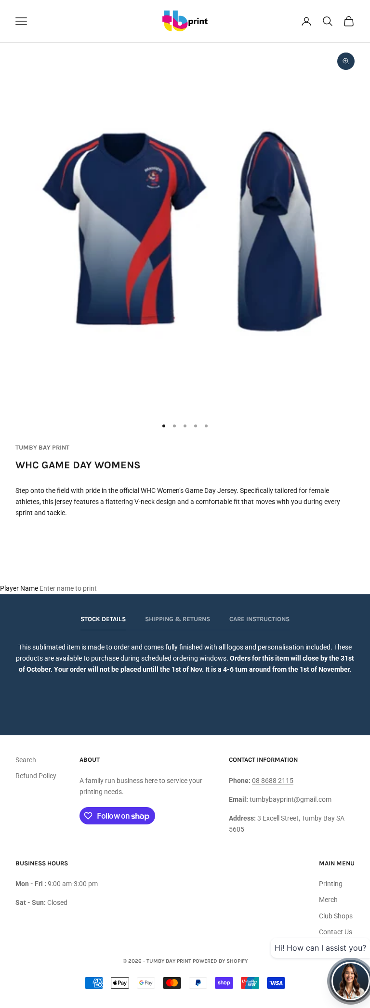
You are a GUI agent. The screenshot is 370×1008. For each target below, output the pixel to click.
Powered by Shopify (220, 961)
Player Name (19, 588)
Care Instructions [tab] (259, 619)
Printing (331, 884)
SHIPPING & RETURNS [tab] (177, 619)
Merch (328, 899)
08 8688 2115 (272, 780)
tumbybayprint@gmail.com (290, 799)
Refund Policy (35, 776)
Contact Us (335, 932)
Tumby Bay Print (42, 447)
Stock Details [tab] (103, 619)
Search (25, 760)
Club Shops (336, 916)
